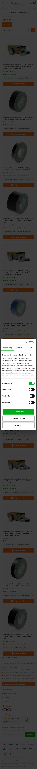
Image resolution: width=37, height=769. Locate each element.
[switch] (32, 389)
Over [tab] (30, 348)
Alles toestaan (18, 412)
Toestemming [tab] (7, 348)
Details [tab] (19, 348)
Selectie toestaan (18, 418)
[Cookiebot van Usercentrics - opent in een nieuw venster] (26, 342)
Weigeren (18, 425)
